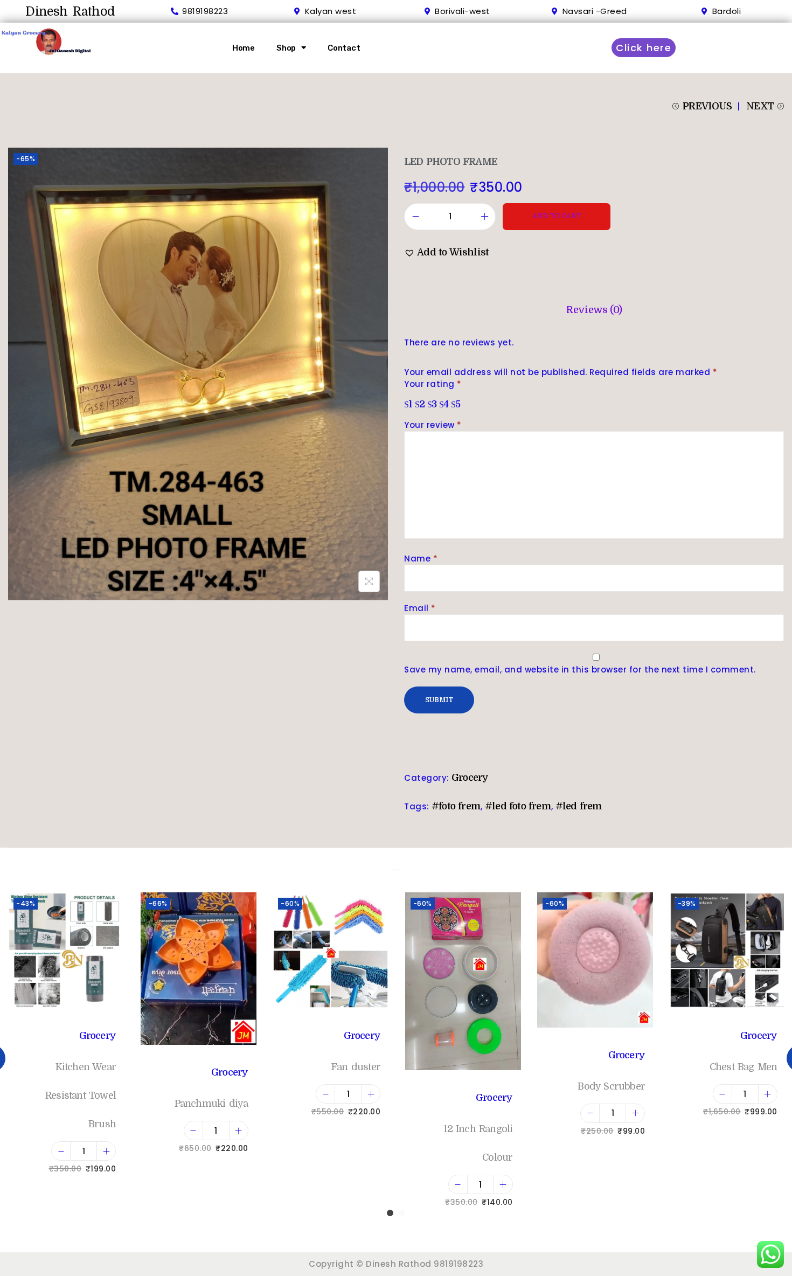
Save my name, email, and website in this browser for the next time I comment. (580, 669)
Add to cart (556, 216)
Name (420, 558)
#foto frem (456, 806)
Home (243, 48)
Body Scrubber (611, 1086)
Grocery (469, 777)
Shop (286, 48)
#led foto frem (518, 806)
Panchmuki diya (211, 1103)
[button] (446, 252)
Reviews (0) (594, 309)
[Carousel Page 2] (402, 1213)
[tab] (594, 310)
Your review (433, 425)
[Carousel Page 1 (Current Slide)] (390, 1213)
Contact (344, 48)
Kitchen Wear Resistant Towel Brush (80, 1095)
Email (420, 608)
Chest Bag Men (743, 1067)
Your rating (433, 384)
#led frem (578, 806)
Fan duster (355, 1067)
